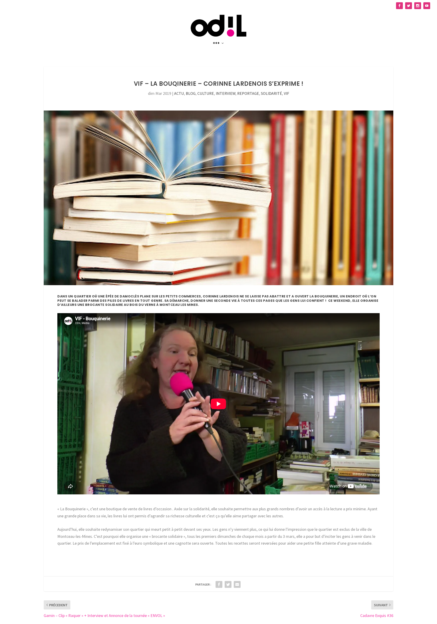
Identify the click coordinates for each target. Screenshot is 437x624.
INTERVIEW (225, 93)
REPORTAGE (248, 93)
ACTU (179, 93)
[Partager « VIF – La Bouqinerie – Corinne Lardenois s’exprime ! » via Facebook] (219, 584)
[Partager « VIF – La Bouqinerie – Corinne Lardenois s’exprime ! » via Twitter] (228, 584)
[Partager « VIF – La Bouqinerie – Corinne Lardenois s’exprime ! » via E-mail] (237, 584)
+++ (216, 43)
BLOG (191, 93)
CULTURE (205, 93)
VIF (286, 93)
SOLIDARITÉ (271, 93)
